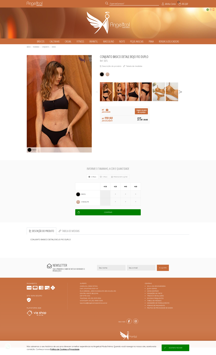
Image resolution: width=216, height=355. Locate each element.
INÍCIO (29, 47)
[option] (106, 91)
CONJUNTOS (45, 47)
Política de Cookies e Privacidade (64, 349)
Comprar (108, 212)
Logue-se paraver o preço (141, 111)
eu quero (163, 268)
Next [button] (180, 91)
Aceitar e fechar (175, 348)
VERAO (54, 47)
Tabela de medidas (71, 231)
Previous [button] (97, 91)
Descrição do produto (43, 231)
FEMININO (36, 47)
